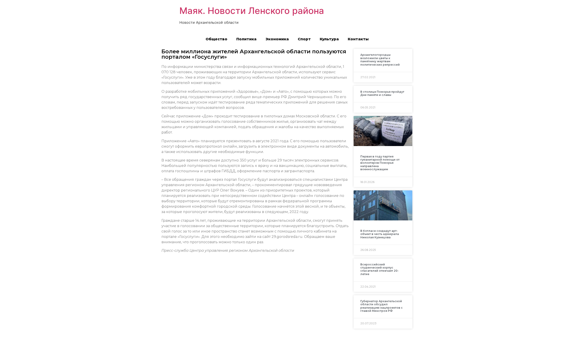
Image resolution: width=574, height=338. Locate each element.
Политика (246, 39)
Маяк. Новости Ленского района (251, 10)
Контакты (358, 39)
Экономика (277, 39)
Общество (216, 39)
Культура (329, 39)
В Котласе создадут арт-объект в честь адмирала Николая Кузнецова (379, 234)
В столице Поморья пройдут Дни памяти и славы (382, 93)
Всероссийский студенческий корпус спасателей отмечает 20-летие (379, 269)
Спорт (304, 39)
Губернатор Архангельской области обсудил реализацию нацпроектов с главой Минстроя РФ (381, 305)
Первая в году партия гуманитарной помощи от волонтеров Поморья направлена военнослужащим (380, 163)
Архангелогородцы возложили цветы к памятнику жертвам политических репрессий (380, 59)
